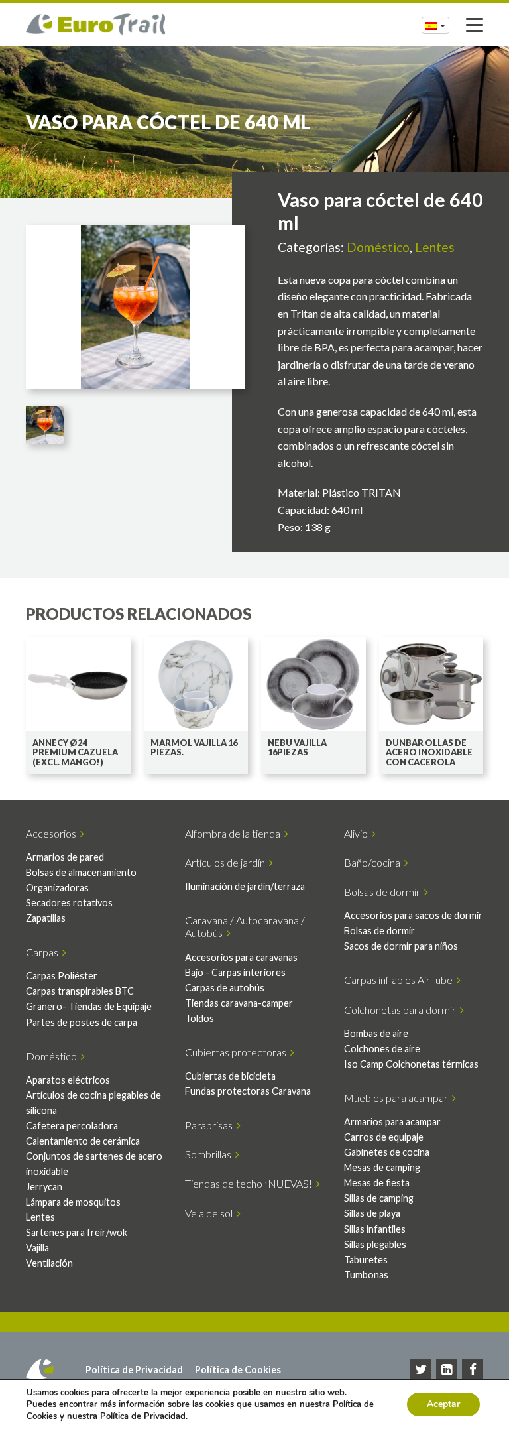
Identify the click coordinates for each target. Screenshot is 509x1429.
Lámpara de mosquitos (73, 1202)
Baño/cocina (374, 862)
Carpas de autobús (224, 987)
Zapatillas (46, 918)
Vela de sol (211, 1213)
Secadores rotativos (69, 902)
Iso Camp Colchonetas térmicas (411, 1064)
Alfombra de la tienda (234, 833)
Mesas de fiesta (377, 1182)
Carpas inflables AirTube (400, 979)
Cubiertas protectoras (237, 1052)
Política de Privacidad (134, 1369)
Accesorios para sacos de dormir (413, 915)
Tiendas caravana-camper (239, 1003)
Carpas (44, 952)
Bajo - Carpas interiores (235, 972)
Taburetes (366, 1259)
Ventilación (49, 1263)
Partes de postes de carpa (81, 1022)
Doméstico (378, 247)
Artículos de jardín (227, 862)
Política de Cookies (238, 1369)
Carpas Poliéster (61, 975)
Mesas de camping (382, 1167)
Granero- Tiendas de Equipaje (89, 1006)
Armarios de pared (65, 857)
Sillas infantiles (375, 1229)
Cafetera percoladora (72, 1125)
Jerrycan (44, 1186)
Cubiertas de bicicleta (230, 1076)
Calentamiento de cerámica (83, 1141)
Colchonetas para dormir (402, 1009)
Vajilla (37, 1247)
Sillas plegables (375, 1244)
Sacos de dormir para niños (401, 946)
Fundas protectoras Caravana (248, 1091)
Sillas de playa (372, 1213)
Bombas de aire (376, 1033)
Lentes (435, 247)
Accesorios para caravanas (241, 957)
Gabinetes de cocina (386, 1152)
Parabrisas (211, 1125)
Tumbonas (366, 1274)
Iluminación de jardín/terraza (245, 886)
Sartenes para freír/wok (76, 1232)
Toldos (199, 1018)
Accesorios (53, 833)
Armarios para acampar (392, 1121)
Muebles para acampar (398, 1097)
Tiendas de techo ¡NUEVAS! (250, 1183)
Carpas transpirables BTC (80, 991)
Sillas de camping (379, 1198)
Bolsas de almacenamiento (81, 872)
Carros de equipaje (384, 1137)
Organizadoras (57, 887)
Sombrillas (210, 1154)
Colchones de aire (382, 1048)
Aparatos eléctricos (68, 1080)
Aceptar (443, 1404)
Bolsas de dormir (384, 891)
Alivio (358, 833)
